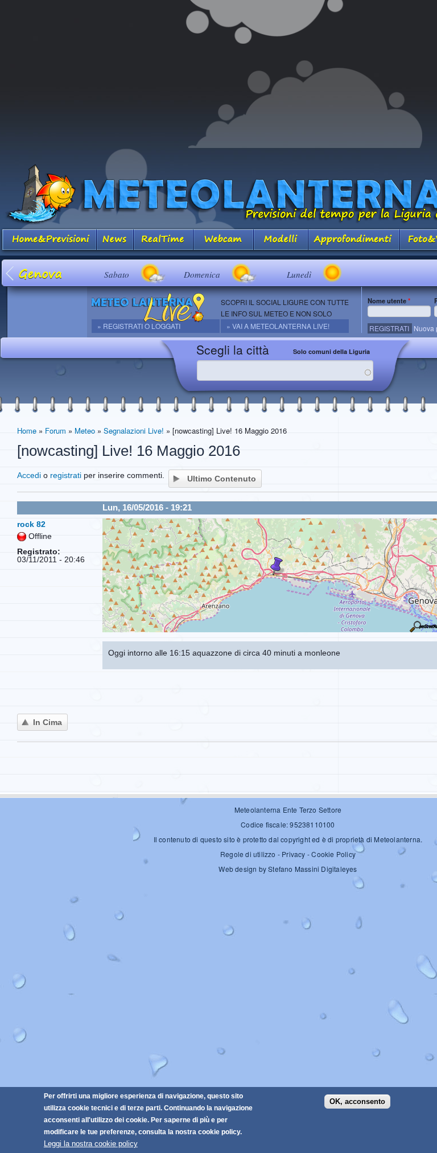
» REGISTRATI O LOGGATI (138, 326)
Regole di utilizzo (248, 854)
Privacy (293, 854)
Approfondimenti (354, 240)
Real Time (163, 240)
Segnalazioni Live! (134, 430)
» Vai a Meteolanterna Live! (277, 326)
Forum (55, 430)
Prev (10, 273)
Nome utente (389, 300)
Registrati (389, 328)
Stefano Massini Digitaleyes (312, 869)
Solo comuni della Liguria (331, 351)
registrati (65, 475)
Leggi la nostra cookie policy (91, 1143)
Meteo (85, 430)
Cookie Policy (333, 854)
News (115, 240)
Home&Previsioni (48, 240)
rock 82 (31, 524)
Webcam (223, 240)
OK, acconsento (357, 1101)
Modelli (281, 240)
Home (26, 430)
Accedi (29, 475)
